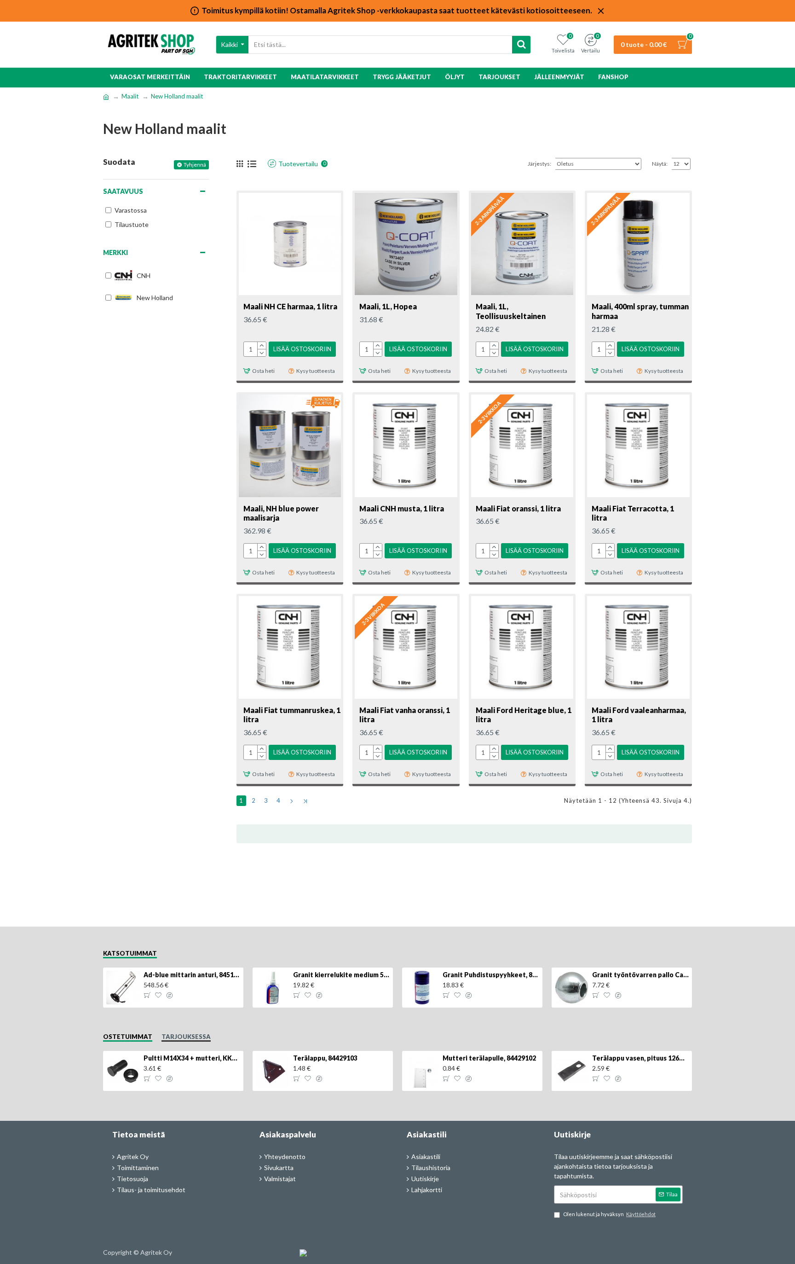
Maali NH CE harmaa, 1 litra (290, 306)
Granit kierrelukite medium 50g (341, 975)
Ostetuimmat (127, 1036)
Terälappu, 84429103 (325, 1058)
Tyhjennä (195, 164)
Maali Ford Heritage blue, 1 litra (523, 715)
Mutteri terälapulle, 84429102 (489, 1058)
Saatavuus (123, 191)
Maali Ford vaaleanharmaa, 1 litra (639, 715)
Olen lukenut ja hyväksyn (609, 1214)
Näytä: (660, 163)
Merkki (115, 252)
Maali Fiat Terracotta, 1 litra (633, 513)
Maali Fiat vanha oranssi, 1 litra (404, 715)
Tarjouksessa (186, 1036)
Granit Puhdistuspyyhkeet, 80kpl (491, 975)
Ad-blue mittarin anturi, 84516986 (192, 975)
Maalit (129, 96)
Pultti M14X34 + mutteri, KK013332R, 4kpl (192, 1058)
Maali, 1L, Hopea (388, 306)
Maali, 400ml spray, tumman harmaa (640, 311)
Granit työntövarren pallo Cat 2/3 (640, 975)
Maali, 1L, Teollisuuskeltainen (511, 311)
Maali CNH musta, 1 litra (401, 508)
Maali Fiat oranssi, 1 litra (518, 508)
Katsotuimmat (130, 953)
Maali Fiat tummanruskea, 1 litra (291, 715)
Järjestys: (539, 163)
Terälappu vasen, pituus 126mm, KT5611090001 (640, 1058)
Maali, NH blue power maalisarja (281, 513)
